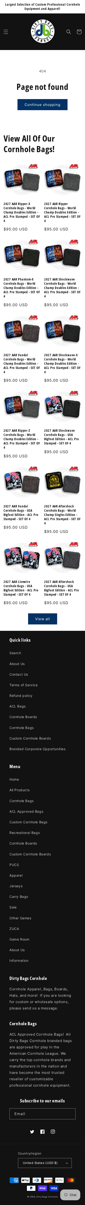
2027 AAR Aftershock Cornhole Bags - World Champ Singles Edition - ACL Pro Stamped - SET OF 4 (62, 514)
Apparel (15, 875)
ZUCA (14, 929)
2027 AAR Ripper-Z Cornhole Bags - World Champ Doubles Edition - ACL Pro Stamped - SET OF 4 (22, 439)
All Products (19, 790)
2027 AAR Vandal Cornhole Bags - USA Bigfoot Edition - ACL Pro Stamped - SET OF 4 (21, 512)
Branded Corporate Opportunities (37, 749)
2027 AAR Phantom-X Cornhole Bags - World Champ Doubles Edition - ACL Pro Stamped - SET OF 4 (22, 287)
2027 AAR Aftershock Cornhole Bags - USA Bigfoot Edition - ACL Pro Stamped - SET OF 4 (61, 588)
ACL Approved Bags (26, 811)
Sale (13, 907)
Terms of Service (23, 685)
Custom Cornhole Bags (28, 822)
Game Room (19, 939)
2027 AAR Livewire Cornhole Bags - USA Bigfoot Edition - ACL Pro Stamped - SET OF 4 (21, 588)
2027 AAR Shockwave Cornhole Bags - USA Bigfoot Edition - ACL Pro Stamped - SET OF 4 (61, 436)
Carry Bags (18, 897)
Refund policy (21, 696)
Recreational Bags (24, 833)
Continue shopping (42, 104)
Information (19, 960)
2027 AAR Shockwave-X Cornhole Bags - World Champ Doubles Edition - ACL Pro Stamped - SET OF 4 (62, 363)
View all (42, 619)
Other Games (20, 918)
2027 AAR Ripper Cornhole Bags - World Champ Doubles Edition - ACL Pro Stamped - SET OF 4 (62, 212)
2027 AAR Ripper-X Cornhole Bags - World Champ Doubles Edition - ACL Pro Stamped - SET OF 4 (22, 212)
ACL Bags (17, 706)
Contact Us (18, 674)
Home (14, 779)
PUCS (14, 865)
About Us (17, 664)
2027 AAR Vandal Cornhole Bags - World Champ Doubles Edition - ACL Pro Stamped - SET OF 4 (22, 363)
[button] (6, 32)
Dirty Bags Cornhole (47, 1197)
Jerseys (15, 886)
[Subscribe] (70, 1113)
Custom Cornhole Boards (30, 738)
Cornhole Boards (23, 717)
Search (15, 653)
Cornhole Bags (21, 728)
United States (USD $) (40, 1163)
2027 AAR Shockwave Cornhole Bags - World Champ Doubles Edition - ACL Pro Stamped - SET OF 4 (62, 287)
